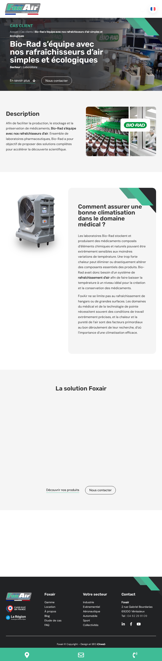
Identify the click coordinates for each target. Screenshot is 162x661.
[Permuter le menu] (142, 9)
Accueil (14, 31)
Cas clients (26, 31)
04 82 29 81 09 (137, 616)
